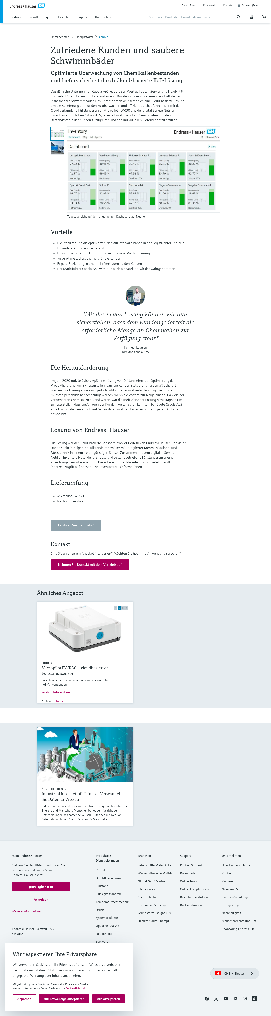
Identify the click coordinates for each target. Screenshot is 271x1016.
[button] (41, 886)
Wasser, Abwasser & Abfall (156, 873)
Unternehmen (60, 37)
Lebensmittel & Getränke (154, 865)
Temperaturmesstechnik (112, 902)
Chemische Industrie (151, 897)
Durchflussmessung (109, 878)
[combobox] (254, 5)
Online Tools (189, 5)
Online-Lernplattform (194, 889)
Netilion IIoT (104, 934)
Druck (100, 910)
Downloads (209, 5)
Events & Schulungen (236, 897)
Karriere (227, 881)
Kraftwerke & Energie (152, 905)
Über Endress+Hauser (237, 865)
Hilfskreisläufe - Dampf (153, 921)
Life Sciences (146, 889)
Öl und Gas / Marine (151, 881)
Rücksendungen (191, 905)
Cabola (103, 37)
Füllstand (102, 886)
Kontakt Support (191, 865)
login (59, 701)
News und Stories (234, 889)
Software (102, 941)
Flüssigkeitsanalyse (109, 894)
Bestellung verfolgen (194, 897)
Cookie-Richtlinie (76, 988)
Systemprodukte (107, 918)
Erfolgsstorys (84, 37)
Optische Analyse (107, 926)
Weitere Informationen (57, 692)
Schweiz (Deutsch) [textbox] (252, 5)
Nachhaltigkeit (231, 913)
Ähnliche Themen (54, 789)
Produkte (48, 663)
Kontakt (227, 5)
